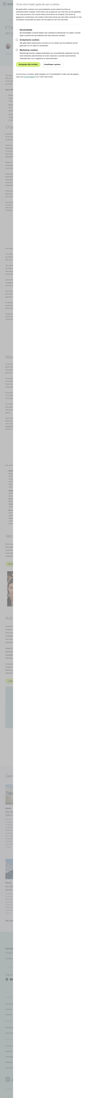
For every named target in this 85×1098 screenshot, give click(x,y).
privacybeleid (29, 77)
